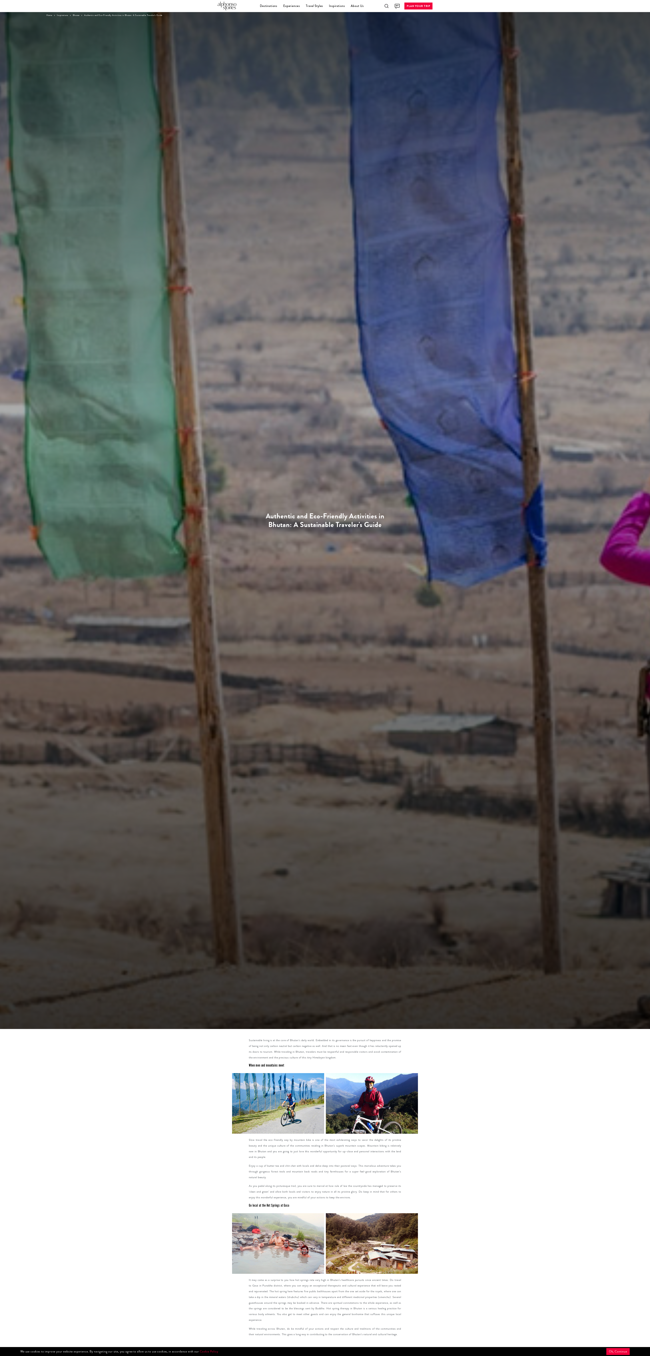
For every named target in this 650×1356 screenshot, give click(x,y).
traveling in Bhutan (292, 1052)
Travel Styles (314, 6)
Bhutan (76, 15)
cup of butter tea (269, 1166)
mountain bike (302, 1140)
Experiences (291, 6)
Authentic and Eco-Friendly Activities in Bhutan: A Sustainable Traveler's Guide (123, 15)
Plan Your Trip (418, 6)
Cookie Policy (209, 1351)
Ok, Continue (618, 1351)
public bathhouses (320, 1291)
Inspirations (337, 6)
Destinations (268, 6)
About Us (357, 6)
